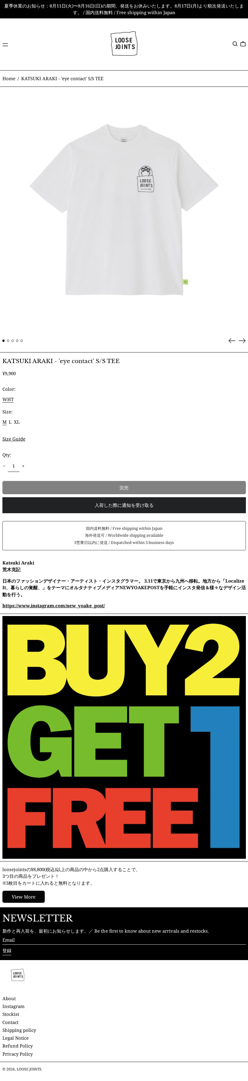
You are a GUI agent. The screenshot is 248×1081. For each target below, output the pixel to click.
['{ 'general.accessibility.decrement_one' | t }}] (4, 466)
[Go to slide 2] (8, 341)
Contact (10, 1022)
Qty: (6, 455)
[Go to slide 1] (3, 341)
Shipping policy (19, 1030)
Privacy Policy (17, 1054)
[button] (235, 44)
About (9, 998)
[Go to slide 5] (22, 341)
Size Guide (13, 439)
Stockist (10, 1014)
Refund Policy (17, 1046)
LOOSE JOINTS (29, 1069)
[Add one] (23, 466)
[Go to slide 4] (17, 341)
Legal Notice (15, 1038)
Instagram (13, 1006)
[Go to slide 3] (12, 341)
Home (8, 78)
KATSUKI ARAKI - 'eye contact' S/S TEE (62, 78)
